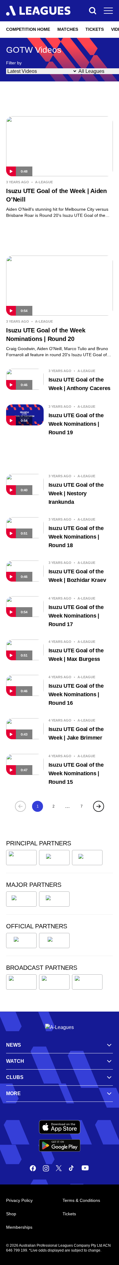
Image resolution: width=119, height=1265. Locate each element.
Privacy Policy (19, 1200)
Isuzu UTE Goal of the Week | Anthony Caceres (80, 384)
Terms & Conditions (81, 1200)
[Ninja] (54, 857)
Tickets (94, 29)
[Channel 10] (21, 982)
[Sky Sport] (87, 982)
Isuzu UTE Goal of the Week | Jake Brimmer (76, 733)
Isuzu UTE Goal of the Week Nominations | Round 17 (76, 615)
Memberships (19, 1227)
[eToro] (54, 899)
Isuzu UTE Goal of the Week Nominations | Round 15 (76, 773)
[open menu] (108, 11)
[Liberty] (21, 899)
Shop (11, 1213)
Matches (67, 29)
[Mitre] (21, 940)
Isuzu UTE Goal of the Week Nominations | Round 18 (76, 536)
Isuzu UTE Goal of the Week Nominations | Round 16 (76, 694)
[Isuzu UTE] (21, 857)
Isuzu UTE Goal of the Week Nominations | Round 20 (45, 334)
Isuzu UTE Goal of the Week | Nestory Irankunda (76, 493)
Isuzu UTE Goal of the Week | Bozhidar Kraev (77, 575)
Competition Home (28, 29)
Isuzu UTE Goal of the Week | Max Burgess (76, 654)
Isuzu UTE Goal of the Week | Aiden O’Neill (56, 195)
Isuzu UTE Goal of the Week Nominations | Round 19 (76, 423)
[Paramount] (54, 982)
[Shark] (87, 857)
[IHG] (54, 940)
